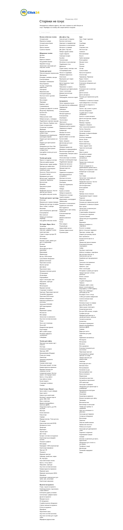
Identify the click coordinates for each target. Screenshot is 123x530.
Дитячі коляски (83, 92)
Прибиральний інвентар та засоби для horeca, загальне (87, 316)
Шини (81, 452)
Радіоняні (82, 198)
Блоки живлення (44, 412)
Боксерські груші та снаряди (87, 303)
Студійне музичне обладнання (48, 503)
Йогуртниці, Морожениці (47, 110)
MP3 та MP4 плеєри (45, 331)
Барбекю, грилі (44, 104)
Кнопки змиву (63, 155)
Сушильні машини (45, 49)
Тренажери (82, 400)
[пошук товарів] (82, 32)
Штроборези (62, 118)
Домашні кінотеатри (45, 260)
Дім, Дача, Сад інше (65, 49)
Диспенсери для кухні (65, 143)
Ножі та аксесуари (84, 268)
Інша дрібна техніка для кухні (48, 152)
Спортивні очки (83, 47)
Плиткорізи (62, 182)
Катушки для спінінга (85, 81)
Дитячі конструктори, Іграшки (87, 118)
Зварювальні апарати (65, 128)
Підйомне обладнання (65, 124)
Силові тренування (84, 131)
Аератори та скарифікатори (67, 43)
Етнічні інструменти (45, 507)
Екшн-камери (43, 329)
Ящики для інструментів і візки (88, 169)
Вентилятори (43, 182)
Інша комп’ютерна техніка (47, 460)
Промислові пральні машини (87, 242)
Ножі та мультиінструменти (87, 127)
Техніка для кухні (45, 71)
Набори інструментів (65, 193)
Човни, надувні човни (85, 146)
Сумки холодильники (46, 125)
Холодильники (44, 39)
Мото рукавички (84, 346)
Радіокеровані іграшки (85, 434)
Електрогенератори (65, 213)
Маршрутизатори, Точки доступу (49, 419)
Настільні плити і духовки (47, 96)
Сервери (42, 417)
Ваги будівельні (64, 207)
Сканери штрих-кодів (46, 363)
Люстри (81, 191)
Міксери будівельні (65, 113)
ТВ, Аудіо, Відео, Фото (47, 224)
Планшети (43, 452)
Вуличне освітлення (65, 41)
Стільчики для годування (86, 214)
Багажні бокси (83, 160)
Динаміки (42, 308)
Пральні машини (44, 47)
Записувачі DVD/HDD (46, 304)
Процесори (43, 427)
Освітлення (62, 77)
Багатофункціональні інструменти (65, 175)
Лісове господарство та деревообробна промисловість (88, 166)
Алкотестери (83, 74)
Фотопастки (43, 312)
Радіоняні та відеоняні (85, 432)
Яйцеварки (43, 129)
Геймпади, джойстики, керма (48, 456)
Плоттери (42, 347)
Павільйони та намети (65, 87)
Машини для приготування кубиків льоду (47, 132)
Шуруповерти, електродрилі (67, 199)
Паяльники (62, 170)
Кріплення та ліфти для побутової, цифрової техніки (48, 229)
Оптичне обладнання (85, 110)
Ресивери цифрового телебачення (46, 334)
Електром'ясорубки (45, 93)
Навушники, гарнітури (46, 281)
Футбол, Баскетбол (85, 129)
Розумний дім (63, 95)
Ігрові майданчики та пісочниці (88, 102)
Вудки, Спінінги (83, 79)
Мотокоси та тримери (65, 47)
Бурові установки (64, 191)
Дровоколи (62, 66)
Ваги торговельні (84, 236)
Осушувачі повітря (45, 174)
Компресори (62, 130)
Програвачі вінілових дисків (48, 271)
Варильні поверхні (45, 59)
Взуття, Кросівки (84, 141)
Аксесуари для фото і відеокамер (46, 249)
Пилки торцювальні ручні (66, 103)
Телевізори (43, 226)
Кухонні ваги (43, 112)
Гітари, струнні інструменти (48, 487)
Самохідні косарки (64, 56)
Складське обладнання (86, 416)
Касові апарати (44, 381)
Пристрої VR (43, 450)
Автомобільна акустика (86, 378)
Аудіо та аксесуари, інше (47, 279)
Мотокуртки (82, 339)
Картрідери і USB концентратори (49, 446)
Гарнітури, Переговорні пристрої (49, 292)
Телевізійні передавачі (46, 294)
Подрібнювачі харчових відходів (49, 121)
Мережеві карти (44, 471)
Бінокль (81, 260)
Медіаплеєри (43, 254)
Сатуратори (43, 154)
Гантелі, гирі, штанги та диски (88, 108)
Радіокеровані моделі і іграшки (88, 196)
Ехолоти (81, 189)
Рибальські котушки (85, 426)
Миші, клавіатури (45, 401)
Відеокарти (43, 429)
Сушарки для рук (84, 313)
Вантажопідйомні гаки (85, 372)
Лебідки (61, 188)
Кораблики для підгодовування (88, 258)
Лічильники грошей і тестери (48, 365)
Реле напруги (63, 224)
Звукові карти (44, 431)
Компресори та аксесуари (86, 171)
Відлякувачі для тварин (66, 79)
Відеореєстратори (45, 288)
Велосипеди (82, 418)
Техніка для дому (45, 158)
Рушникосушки (63, 232)
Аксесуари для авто (85, 363)
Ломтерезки (43, 89)
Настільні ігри (83, 49)
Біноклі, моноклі (84, 276)
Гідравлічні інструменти (66, 172)
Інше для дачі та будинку (66, 39)
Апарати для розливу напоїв (87, 234)
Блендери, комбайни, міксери (48, 77)
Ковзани (81, 150)
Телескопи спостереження (87, 262)
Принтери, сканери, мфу (86, 232)
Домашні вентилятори (65, 93)
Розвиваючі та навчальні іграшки (88, 100)
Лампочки (82, 420)
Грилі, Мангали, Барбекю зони (48, 123)
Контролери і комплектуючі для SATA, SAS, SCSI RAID (49, 478)
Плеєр (41, 321)
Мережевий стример (46, 310)
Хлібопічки (43, 114)
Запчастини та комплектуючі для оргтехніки (87, 209)
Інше (80, 37)
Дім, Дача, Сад (64, 37)
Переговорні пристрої (85, 352)
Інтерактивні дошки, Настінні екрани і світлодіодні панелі (48, 374)
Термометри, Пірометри (86, 77)
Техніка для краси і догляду (49, 198)
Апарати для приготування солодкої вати (47, 149)
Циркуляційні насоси (65, 228)
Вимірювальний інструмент (67, 126)
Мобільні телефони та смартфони (85, 225)
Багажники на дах (84, 370)
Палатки (81, 64)
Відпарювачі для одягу (46, 176)
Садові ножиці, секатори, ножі (68, 68)
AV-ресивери (43, 275)
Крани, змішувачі (64, 141)
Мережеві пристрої (45, 454)
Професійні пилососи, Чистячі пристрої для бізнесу (48, 191)
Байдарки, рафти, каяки (86, 285)
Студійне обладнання (85, 281)
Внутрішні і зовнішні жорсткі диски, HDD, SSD (48, 398)
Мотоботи (82, 344)
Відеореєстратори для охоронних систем (46, 370)
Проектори (43, 246)
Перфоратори (63, 107)
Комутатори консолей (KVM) (48, 423)
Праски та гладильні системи (48, 160)
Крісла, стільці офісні (46, 377)
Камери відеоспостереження (48, 367)
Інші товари (82, 176)
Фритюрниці (43, 75)
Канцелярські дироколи (86, 396)
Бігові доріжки (83, 60)
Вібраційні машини (64, 134)
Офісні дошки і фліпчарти (86, 307)
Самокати (82, 51)
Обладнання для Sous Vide (48, 146)
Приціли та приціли (84, 264)
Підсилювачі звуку (45, 269)
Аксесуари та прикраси (86, 384)
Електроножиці (63, 115)
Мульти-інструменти (85, 72)
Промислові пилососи (65, 164)
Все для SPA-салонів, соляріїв (88, 311)
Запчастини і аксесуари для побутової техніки (48, 66)
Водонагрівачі (63, 145)
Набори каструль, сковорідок (48, 119)
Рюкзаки (81, 66)
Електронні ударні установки (48, 492)
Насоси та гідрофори (65, 72)
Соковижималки (44, 106)
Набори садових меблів (66, 51)
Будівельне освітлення (66, 205)
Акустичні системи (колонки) (48, 319)
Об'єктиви (42, 236)
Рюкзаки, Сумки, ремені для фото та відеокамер (48, 241)
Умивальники (63, 201)
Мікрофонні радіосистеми (47, 519)
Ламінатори (43, 357)
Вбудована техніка (46, 53)
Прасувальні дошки (45, 186)
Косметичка (82, 321)
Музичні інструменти (47, 484)
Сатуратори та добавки (46, 127)
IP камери (42, 421)
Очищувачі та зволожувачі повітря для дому (47, 169)
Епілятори (43, 200)
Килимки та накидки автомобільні (85, 157)
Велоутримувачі (84, 367)
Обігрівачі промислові (65, 147)
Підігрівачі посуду (45, 63)
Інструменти (63, 101)
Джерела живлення (65, 217)
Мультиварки (43, 100)
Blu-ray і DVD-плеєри (46, 256)
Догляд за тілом (84, 120)
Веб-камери (43, 444)
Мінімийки (42, 184)
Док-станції (43, 433)
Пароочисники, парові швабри (48, 164)
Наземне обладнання (46, 298)
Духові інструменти (45, 497)
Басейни (61, 58)
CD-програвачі (44, 273)
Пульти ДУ (43, 325)
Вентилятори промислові (66, 151)
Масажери (43, 208)
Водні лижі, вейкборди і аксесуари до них (86, 291)
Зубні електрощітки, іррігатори (48, 210)
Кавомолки (43, 98)
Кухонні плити (44, 45)
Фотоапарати (43, 238)
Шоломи (81, 45)
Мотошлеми (82, 342)
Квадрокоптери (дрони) (46, 327)
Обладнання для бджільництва (68, 89)
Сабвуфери (43, 337)
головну (54, 27)
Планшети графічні (45, 441)
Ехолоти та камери (84, 228)
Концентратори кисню (85, 309)
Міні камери (43, 315)
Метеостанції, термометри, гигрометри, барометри (47, 179)
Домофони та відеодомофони (68, 149)
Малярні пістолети (64, 132)
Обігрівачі (42, 188)
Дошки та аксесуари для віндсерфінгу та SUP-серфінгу (88, 287)
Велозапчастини (84, 402)
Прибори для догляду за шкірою (49, 204)
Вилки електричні (84, 374)
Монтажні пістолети (65, 178)
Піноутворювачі (44, 83)
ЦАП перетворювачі (45, 306)
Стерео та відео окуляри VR (48, 234)
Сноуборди (82, 43)
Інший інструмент (64, 197)
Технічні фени (63, 120)
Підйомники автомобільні (86, 337)
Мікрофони (43, 283)
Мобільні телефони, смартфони (88, 252)
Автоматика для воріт (65, 166)
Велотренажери (84, 53)
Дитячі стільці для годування (87, 230)
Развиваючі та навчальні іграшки (88, 204)
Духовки (42, 55)
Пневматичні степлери (66, 195)
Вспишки (42, 244)
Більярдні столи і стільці (86, 294)
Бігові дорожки (83, 187)
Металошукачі (44, 286)
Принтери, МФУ (44, 351)
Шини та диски (83, 152)
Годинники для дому (85, 333)
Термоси (81, 283)
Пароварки (43, 102)
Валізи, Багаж (83, 139)
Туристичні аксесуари (85, 148)
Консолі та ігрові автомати (87, 116)
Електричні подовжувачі (86, 323)
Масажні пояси (83, 62)
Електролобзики (64, 111)
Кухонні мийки (63, 139)
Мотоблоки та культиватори (67, 62)
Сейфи (81, 173)
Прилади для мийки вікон (47, 166)
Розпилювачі (63, 81)
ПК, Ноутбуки (43, 458)
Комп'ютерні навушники (46, 481)
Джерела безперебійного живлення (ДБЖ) (47, 404)
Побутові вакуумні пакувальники (49, 73)
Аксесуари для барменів (86, 414)
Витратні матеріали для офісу (88, 398)
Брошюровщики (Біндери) (47, 353)
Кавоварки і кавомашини (47, 81)
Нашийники (82, 87)
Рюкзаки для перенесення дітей (88, 202)
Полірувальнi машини (65, 180)
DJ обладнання (44, 501)
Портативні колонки (45, 262)
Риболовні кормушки (85, 200)
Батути (81, 56)
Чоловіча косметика (85, 319)
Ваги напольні (44, 215)
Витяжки (42, 57)
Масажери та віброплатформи (88, 133)
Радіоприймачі (44, 277)
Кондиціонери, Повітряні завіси (68, 153)
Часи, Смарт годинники (86, 39)
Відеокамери (43, 252)
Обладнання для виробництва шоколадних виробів (48, 136)
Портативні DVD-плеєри (47, 296)
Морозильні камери (45, 41)
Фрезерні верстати (64, 168)
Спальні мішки (83, 70)
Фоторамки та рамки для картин (88, 270)
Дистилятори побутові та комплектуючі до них (86, 255)
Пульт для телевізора (46, 323)
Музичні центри (44, 265)
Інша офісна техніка (45, 379)
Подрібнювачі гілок (65, 64)
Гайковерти (62, 109)
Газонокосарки (63, 60)
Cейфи (81, 248)
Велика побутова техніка (48, 37)
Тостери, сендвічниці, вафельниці (46, 86)
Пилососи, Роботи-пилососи (48, 172)
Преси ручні (62, 122)
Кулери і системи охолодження (49, 436)
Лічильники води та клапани (67, 157)
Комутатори (43, 415)
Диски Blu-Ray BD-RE (85, 305)
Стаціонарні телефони (46, 290)
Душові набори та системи (67, 136)
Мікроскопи (82, 278)
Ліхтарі (81, 68)
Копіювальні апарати (46, 349)
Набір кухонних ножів (46, 117)
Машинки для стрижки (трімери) (49, 202)
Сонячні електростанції (86, 298)
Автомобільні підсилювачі (87, 380)
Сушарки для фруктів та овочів (49, 108)
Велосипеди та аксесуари (86, 404)
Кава (80, 335)
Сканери (42, 385)
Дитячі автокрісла (84, 95)
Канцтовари (82, 394)
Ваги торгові (82, 206)
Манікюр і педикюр (84, 122)
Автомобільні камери (85, 154)
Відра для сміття (84, 331)
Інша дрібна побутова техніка (48, 194)
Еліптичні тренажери (85, 137)
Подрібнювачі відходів (66, 162)
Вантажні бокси (83, 365)
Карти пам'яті (43, 393)
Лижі (80, 41)
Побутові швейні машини (47, 162)
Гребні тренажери (84, 58)
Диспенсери (82, 448)
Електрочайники (44, 79)
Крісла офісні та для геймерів (48, 391)
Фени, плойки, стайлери (47, 206)
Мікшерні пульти (44, 499)
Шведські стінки (84, 135)
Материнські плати (45, 425)
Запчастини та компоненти (47, 317)
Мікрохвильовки (44, 91)
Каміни (61, 219)
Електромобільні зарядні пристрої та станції (86, 354)
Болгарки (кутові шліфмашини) (68, 105)
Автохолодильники (84, 185)
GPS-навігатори (84, 382)
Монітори (42, 410)
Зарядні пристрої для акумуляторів (85, 358)
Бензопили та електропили (67, 45)
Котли (61, 222)
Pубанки (61, 186)
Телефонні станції (84, 446)
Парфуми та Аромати (85, 125)
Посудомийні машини (46, 61)
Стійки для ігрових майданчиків (88, 296)
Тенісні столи (83, 301)
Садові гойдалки (64, 53)
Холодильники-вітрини (46, 43)
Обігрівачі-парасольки (65, 74)
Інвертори (82, 361)
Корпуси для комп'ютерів (47, 395)
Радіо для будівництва (66, 184)
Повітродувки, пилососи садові (68, 97)
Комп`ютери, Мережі (47, 389)
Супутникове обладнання (47, 258)
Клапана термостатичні (66, 230)
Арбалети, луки (83, 266)
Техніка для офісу (46, 341)
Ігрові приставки (44, 232)
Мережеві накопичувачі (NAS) (48, 473)
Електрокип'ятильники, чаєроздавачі (86, 245)
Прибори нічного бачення (86, 194)
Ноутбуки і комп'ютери (85, 250)
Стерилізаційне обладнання (87, 212)
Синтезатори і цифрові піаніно (48, 494)
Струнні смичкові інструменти (48, 505)
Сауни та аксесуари (65, 91)
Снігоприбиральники (65, 70)
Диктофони (43, 267)
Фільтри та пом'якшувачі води (68, 160)
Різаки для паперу (45, 355)
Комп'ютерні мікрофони (46, 448)
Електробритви (44, 212)
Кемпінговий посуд (84, 143)
